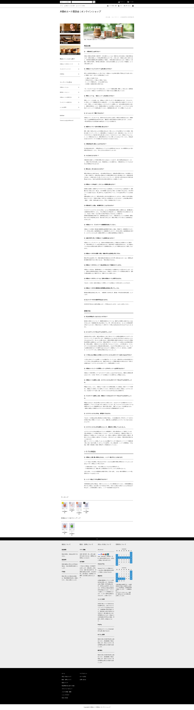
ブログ (121, 5)
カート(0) (131, 1)
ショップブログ (65, 694)
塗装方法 (94, 39)
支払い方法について (66, 676)
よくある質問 (63, 107)
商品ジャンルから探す (70, 5)
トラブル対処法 (101, 39)
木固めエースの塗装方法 (66, 97)
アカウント (122, 1)
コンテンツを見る (81, 5)
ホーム (61, 5)
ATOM (66, 697)
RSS (63, 697)
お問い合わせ (128, 5)
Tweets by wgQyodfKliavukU (66, 120)
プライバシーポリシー (67, 688)
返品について (65, 682)
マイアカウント (83, 673)
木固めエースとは (64, 87)
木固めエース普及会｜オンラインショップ (80, 11)
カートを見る (83, 676)
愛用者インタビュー (64, 92)
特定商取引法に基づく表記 (68, 685)
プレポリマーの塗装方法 (66, 102)
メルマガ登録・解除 (113, 5)
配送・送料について (66, 679)
